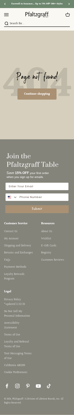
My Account (11, 238)
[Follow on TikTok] (49, 386)
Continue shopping (37, 94)
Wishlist (46, 238)
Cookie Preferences (15, 372)
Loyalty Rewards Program (14, 276)
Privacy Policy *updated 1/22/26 (14, 301)
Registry (46, 252)
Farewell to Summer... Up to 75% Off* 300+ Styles (37, 4)
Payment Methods (15, 267)
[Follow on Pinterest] (28, 386)
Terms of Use (12, 335)
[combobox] (37, 23)
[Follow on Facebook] (7, 386)
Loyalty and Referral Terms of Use (16, 344)
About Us (46, 231)
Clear (67, 24)
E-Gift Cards (48, 245)
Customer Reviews (52, 260)
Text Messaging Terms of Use (18, 355)
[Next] (69, 4)
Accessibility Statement (11, 325)
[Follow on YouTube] (38, 386)
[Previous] (5, 4)
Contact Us (10, 231)
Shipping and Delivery (17, 245)
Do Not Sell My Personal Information (17, 313)
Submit (37, 209)
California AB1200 (14, 365)
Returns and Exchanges (18, 252)
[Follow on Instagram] (17, 386)
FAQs (7, 260)
